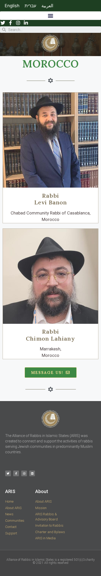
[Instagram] (24, 473)
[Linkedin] (32, 473)
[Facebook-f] (16, 473)
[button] (50, 15)
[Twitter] (8, 473)
